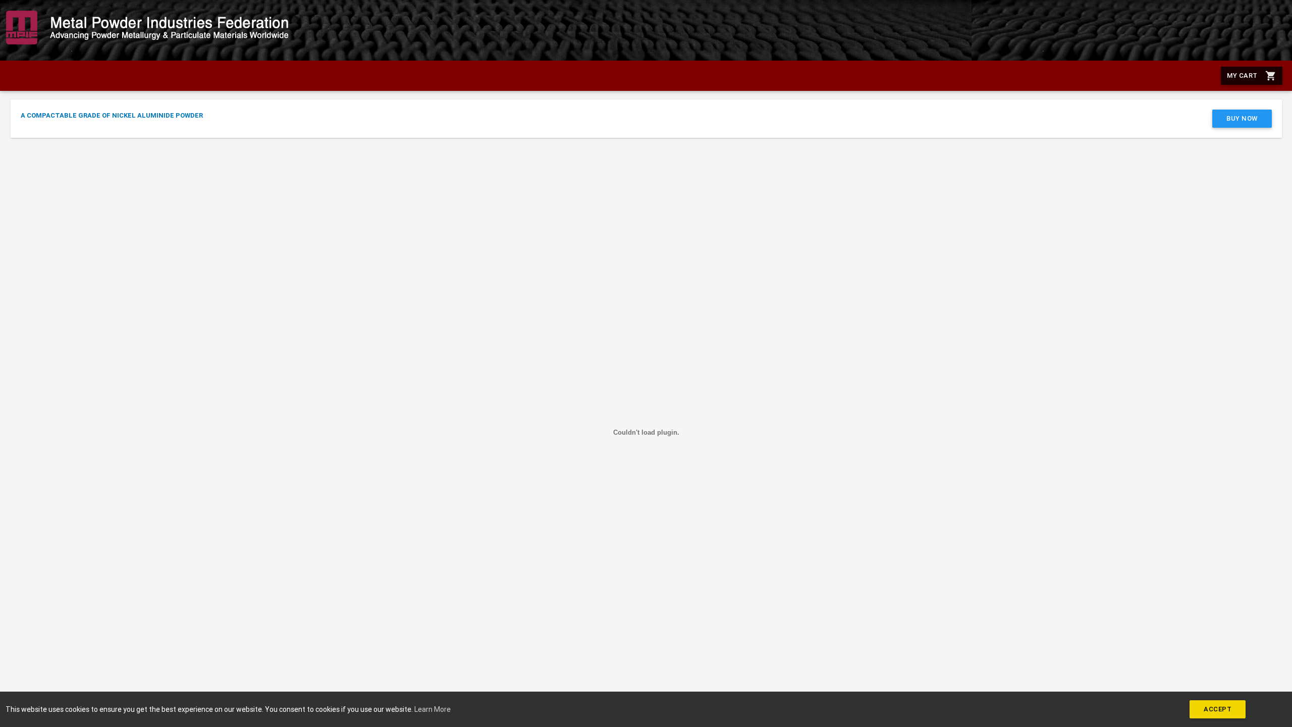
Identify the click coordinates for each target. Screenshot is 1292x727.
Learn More (432, 709)
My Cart (1251, 75)
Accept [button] (1217, 709)
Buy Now (1242, 118)
